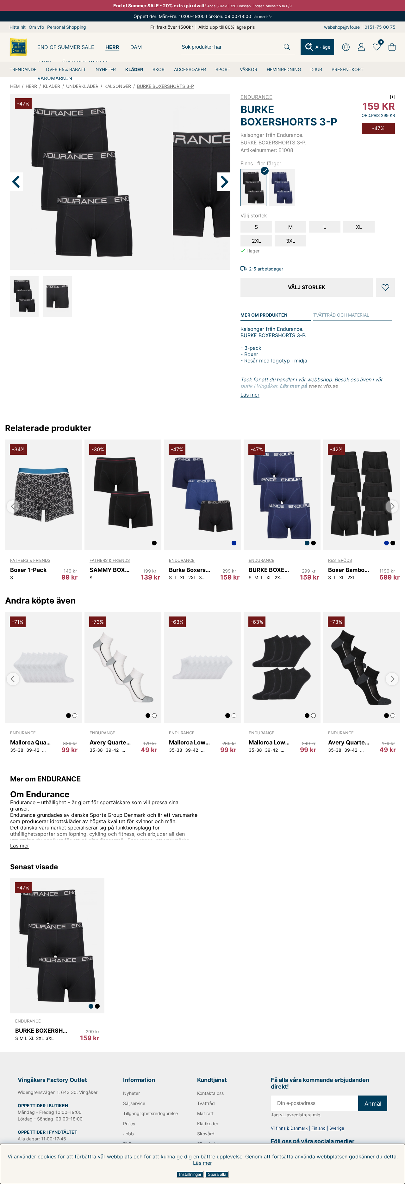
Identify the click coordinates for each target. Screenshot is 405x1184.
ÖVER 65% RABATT (66, 69)
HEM (15, 86)
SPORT (222, 69)
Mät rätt (205, 1113)
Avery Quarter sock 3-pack (110, 742)
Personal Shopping (66, 27)
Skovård (206, 1133)
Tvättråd (206, 1103)
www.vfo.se (323, 386)
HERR (112, 47)
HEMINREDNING (284, 69)
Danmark (299, 1128)
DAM (136, 47)
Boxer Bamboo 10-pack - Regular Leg (348, 570)
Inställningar (190, 1174)
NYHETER (106, 69)
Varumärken (54, 78)
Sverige (336, 1128)
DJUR (316, 69)
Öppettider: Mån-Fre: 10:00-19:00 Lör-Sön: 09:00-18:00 (203, 16)
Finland (318, 1128)
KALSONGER (117, 86)
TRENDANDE (22, 69)
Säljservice (134, 1103)
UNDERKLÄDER (82, 86)
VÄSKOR (248, 69)
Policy (129, 1123)
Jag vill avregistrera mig (296, 1114)
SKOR (159, 69)
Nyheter (131, 1093)
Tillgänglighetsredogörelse (149, 1113)
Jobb (128, 1133)
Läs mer (202, 1163)
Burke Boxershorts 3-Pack (189, 570)
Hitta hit (17, 27)
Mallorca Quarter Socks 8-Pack (30, 742)
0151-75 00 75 (380, 27)
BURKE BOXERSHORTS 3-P (165, 86)
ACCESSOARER (190, 69)
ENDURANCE (256, 97)
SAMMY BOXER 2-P (110, 570)
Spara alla (217, 1174)
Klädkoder (207, 1123)
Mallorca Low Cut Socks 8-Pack (189, 742)
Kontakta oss (210, 1093)
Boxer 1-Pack (28, 570)
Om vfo (36, 27)
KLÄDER (134, 69)
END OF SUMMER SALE (65, 47)
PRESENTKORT (348, 69)
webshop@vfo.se (342, 27)
